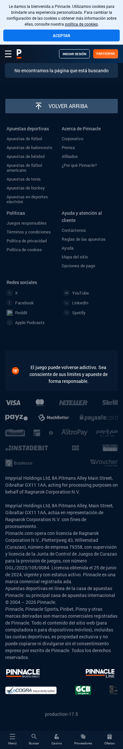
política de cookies (81, 24)
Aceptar (61, 35)
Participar (105, 54)
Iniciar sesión (74, 54)
